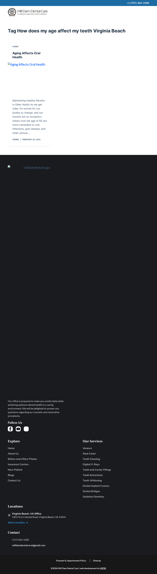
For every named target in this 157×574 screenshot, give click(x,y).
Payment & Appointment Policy (71, 560)
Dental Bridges (91, 491)
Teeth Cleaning (91, 459)
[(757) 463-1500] (9, 539)
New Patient (15, 469)
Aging (15, 46)
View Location (16, 522)
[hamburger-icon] (147, 12)
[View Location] (27, 523)
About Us (13, 453)
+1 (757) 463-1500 (138, 2)
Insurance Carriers (18, 464)
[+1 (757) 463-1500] (124, 3)
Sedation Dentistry (93, 496)
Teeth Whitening (92, 480)
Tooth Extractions (93, 475)
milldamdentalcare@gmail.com (28, 545)
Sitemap (97, 560)
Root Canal (89, 453)
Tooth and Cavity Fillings (97, 469)
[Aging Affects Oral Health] (30, 78)
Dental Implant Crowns (96, 485)
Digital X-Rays (91, 464)
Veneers (87, 448)
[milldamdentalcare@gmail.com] (9, 545)
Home (11, 448)
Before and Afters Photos (22, 459)
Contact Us (14, 480)
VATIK (103, 568)
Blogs (11, 475)
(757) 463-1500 (20, 539)
